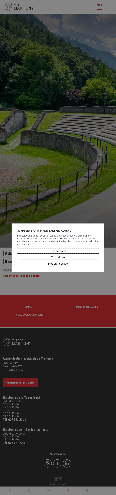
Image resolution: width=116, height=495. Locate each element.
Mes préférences (58, 263)
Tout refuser (58, 257)
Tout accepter (58, 251)
